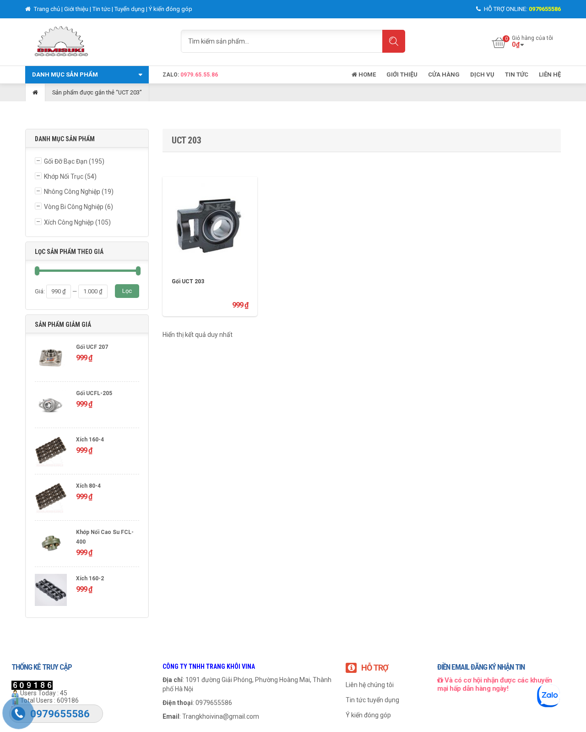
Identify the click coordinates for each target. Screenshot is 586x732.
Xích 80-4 (88, 486)
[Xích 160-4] (51, 452)
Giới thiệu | (78, 9)
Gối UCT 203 (188, 281)
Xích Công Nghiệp (69, 222)
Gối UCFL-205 (94, 393)
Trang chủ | (48, 9)
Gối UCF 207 (92, 347)
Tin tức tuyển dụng (372, 700)
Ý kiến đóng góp (170, 9)
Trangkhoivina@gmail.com (220, 716)
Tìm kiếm (393, 41)
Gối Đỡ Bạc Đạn (65, 161)
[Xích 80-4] (51, 498)
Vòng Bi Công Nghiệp (73, 206)
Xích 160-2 (90, 578)
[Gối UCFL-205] (51, 406)
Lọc (127, 290)
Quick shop (210, 216)
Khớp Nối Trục (63, 176)
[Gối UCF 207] (51, 359)
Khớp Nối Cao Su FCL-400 (105, 537)
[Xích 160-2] (51, 591)
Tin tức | (103, 9)
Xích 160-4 (90, 439)
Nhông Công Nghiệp (72, 191)
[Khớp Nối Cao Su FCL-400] (51, 545)
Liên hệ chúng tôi (370, 684)
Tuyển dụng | (131, 9)
